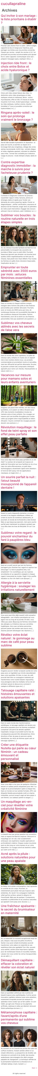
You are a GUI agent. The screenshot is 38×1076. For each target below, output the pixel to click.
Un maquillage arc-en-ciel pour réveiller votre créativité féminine (17, 805)
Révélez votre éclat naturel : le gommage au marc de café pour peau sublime (17, 640)
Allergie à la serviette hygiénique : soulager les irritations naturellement (18, 586)
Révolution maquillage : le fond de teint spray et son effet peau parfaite (19, 430)
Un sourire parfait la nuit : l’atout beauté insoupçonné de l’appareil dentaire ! (18, 482)
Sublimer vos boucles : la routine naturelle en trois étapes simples (18, 218)
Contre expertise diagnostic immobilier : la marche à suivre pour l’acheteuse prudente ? (18, 167)
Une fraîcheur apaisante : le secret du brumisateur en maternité (18, 909)
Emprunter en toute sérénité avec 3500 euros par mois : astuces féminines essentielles (19, 272)
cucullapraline (13, 3)
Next (34, 1068)
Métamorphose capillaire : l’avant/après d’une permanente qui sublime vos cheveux (19, 1018)
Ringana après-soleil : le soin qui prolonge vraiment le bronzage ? (17, 116)
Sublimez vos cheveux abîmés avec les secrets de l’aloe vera (17, 326)
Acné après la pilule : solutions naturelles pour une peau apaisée (18, 857)
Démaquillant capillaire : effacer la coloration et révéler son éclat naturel (17, 963)
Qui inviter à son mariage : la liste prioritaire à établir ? (19, 19)
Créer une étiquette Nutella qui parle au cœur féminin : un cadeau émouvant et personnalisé (18, 752)
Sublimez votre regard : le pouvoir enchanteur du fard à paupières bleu (19, 536)
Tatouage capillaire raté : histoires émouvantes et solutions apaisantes (18, 694)
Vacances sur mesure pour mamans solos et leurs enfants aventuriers (18, 378)
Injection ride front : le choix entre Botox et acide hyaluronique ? (16, 66)
